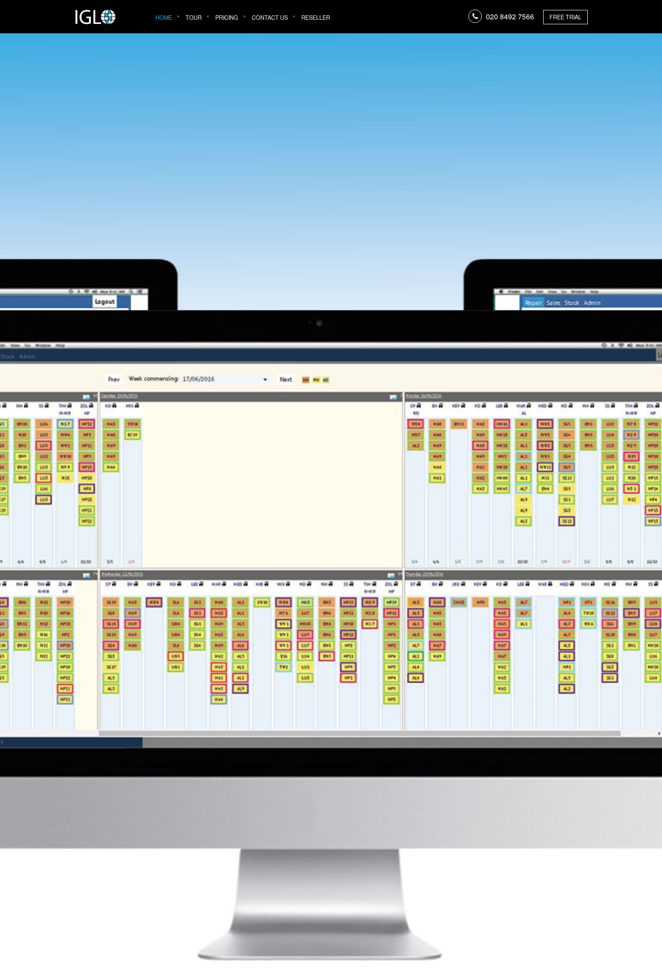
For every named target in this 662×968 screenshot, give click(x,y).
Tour (194, 17)
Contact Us (270, 17)
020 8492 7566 (510, 16)
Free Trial (565, 17)
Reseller (315, 17)
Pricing (226, 17)
